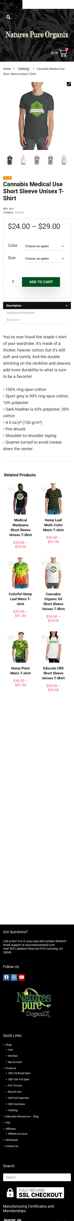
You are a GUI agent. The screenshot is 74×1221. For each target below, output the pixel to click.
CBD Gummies (16, 1104)
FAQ (8, 1122)
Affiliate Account (17, 1133)
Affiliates (11, 1128)
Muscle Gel (14, 1091)
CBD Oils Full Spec (19, 1079)
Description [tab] (13, 305)
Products (11, 1068)
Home (7, 68)
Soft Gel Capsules (18, 1097)
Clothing (23, 68)
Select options (20, 550)
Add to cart (41, 282)
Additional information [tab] (20, 312)
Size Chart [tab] (12, 319)
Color (12, 245)
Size (12, 257)
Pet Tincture (15, 1085)
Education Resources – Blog (22, 1116)
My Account (15, 1062)
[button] (11, 3)
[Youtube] (21, 977)
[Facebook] (6, 977)
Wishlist (12, 1055)
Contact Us (12, 1146)
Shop (9, 1044)
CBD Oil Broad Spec (19, 1073)
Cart (10, 1049)
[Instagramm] (14, 977)
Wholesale (12, 1139)
